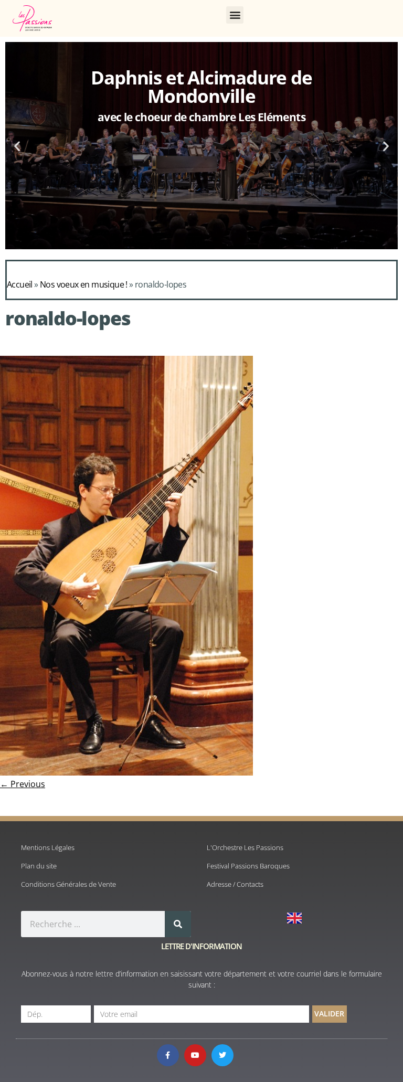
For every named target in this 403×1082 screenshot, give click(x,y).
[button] (234, 15)
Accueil (20, 284)
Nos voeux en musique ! (84, 284)
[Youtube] (195, 1055)
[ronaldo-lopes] (126, 772)
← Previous (22, 784)
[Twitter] (222, 1055)
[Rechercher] (178, 924)
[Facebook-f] (168, 1055)
